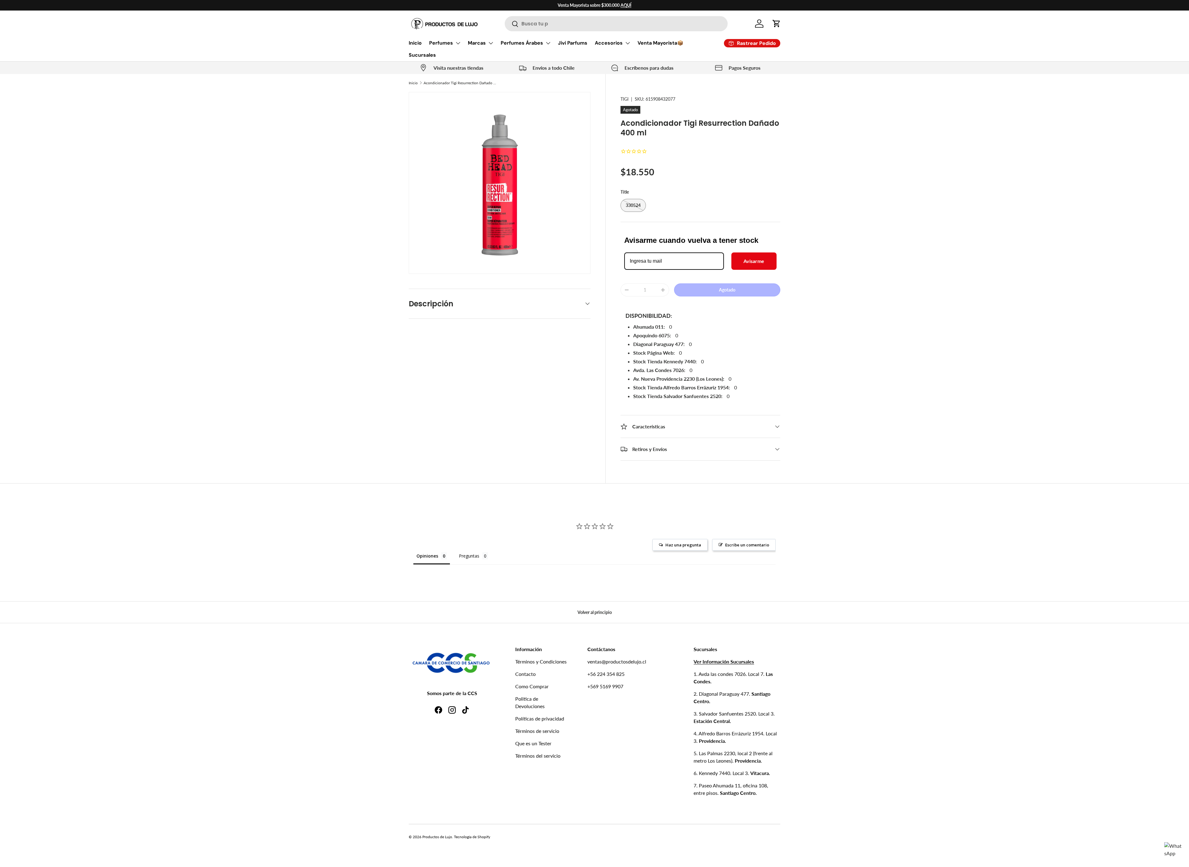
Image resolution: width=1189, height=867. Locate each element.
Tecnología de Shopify (472, 836)
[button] (776, 23)
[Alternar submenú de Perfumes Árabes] (548, 43)
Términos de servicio (537, 731)
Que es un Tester (533, 743)
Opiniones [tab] (427, 556)
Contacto (525, 674)
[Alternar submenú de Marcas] (490, 43)
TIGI (625, 99)
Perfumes (441, 43)
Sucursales (422, 55)
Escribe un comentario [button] (747, 545)
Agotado (727, 289)
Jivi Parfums (572, 43)
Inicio (415, 43)
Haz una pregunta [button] (683, 545)
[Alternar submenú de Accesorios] (627, 43)
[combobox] (616, 23)
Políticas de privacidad (539, 718)
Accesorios (609, 43)
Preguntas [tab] (469, 556)
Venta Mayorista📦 (660, 43)
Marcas (477, 43)
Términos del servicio (537, 756)
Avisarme (753, 261)
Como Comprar (532, 686)
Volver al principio (594, 612)
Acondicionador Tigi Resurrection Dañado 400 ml (461, 83)
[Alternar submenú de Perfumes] (458, 43)
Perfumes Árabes (522, 43)
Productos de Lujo (437, 836)
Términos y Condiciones (541, 661)
